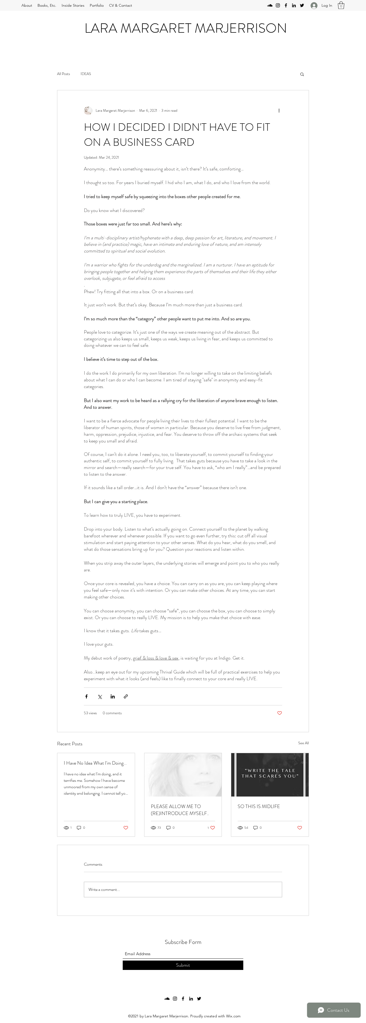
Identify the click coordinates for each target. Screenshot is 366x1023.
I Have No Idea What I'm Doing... (95, 763)
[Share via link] (125, 696)
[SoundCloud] (269, 5)
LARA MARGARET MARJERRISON (185, 28)
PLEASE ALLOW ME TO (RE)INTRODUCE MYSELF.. (180, 810)
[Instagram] (278, 5)
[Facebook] (286, 5)
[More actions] (279, 110)
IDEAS (86, 73)
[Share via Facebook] (86, 696)
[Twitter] (302, 5)
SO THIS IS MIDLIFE (259, 806)
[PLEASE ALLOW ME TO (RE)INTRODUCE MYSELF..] (183, 775)
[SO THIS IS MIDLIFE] (270, 775)
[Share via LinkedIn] (112, 696)
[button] (341, 5)
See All (303, 743)
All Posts (63, 73)
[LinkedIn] (294, 5)
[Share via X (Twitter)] (99, 696)
